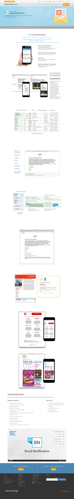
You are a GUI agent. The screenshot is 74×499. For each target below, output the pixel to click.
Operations (20, 478)
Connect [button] (21, 469)
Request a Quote (66, 4)
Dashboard (20, 484)
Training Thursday (35, 478)
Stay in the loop (62, 479)
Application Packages (21, 485)
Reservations (20, 479)
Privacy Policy (34, 481)
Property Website (8, 27)
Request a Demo (62, 1)
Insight (30, 27)
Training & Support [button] (54, 4)
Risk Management (21, 482)
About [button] (43, 4)
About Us (6, 476)
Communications (24, 27)
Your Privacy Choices (37, 482)
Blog (51, 1)
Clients (5, 478)
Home (41, 1)
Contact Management (16, 27)
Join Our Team (46, 1)
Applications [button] (48, 4)
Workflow (60, 4)
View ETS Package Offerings (9, 1)
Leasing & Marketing (21, 481)
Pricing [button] (53, 469)
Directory (35, 27)
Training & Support (35, 476)
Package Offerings (7, 482)
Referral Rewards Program (8, 481)
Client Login (55, 1)
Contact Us (68, 1)
